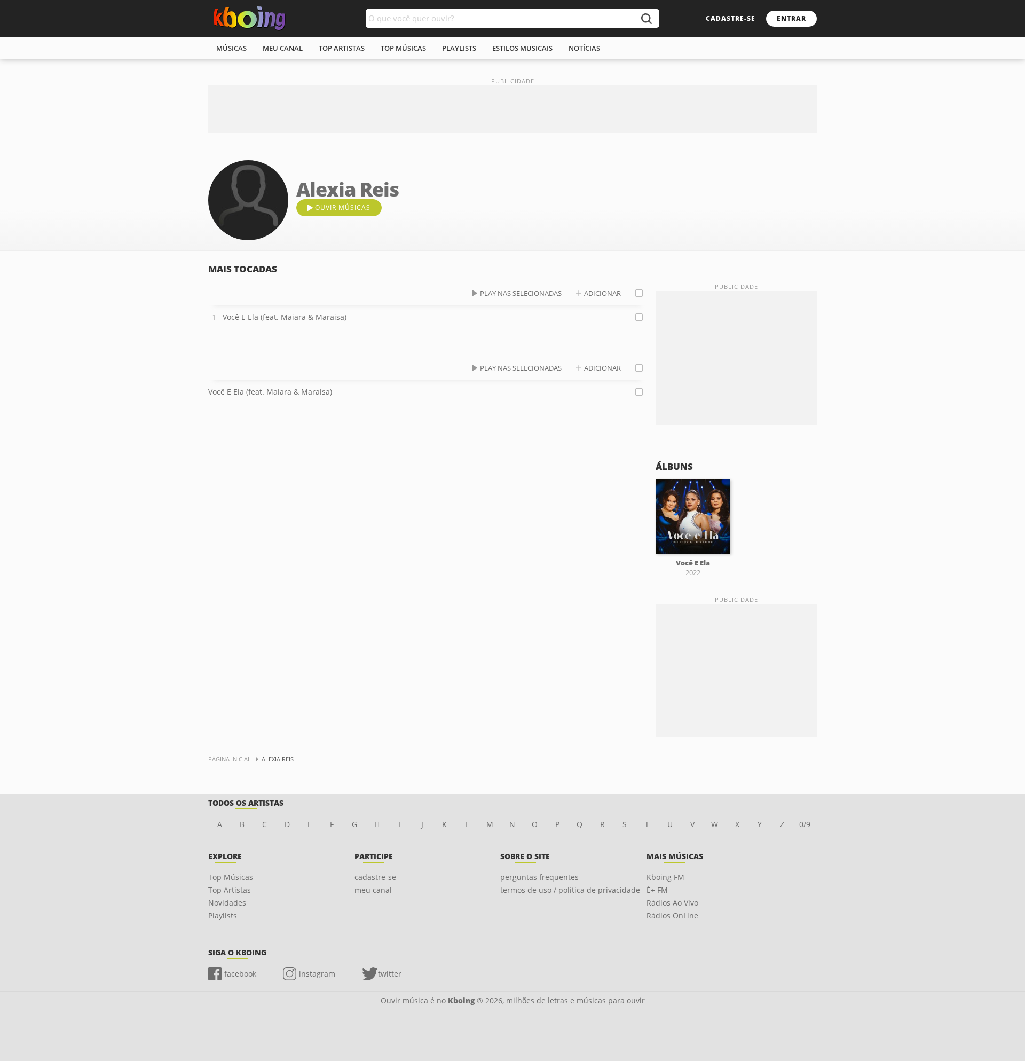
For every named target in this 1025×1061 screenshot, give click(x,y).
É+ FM (657, 890)
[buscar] (646, 18)
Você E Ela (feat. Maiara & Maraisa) (284, 317)
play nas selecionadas (521, 293)
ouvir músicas (342, 207)
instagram (317, 974)
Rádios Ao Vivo (672, 903)
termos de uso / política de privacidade (570, 890)
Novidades (227, 903)
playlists (459, 48)
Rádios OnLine (672, 915)
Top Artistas (229, 890)
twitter (389, 974)
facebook (240, 974)
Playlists (222, 915)
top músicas (403, 48)
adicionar (602, 293)
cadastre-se (730, 18)
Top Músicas (230, 877)
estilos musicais (522, 48)
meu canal (283, 48)
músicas (231, 48)
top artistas (342, 48)
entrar (791, 18)
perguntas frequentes (539, 877)
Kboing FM (665, 877)
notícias (584, 48)
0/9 (804, 824)
